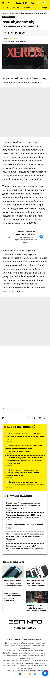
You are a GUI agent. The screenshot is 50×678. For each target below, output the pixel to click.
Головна (5, 13)
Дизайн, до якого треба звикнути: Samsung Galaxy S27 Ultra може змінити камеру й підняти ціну (22, 472)
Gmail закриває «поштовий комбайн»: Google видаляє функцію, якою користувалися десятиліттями (23, 448)
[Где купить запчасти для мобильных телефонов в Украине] (37, 571)
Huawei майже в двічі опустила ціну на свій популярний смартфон (13, 583)
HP (12, 409)
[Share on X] (12, 33)
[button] (4, 2)
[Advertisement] (25, 112)
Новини (12, 13)
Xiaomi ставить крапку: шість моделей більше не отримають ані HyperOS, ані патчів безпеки (24, 436)
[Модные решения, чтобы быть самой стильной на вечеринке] (37, 597)
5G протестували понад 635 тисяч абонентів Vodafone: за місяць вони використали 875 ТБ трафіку (25, 536)
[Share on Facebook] (8, 33)
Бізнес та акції (8, 17)
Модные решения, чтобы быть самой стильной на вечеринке (36, 608)
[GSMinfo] (25, 2)
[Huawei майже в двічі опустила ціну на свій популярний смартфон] (13, 571)
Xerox (18, 409)
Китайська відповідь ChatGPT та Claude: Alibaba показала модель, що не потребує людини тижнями (24, 460)
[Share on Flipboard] (16, 33)
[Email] (19, 33)
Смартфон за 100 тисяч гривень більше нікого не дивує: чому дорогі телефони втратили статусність (23, 505)
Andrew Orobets (13, 39)
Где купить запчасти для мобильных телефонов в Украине (36, 583)
